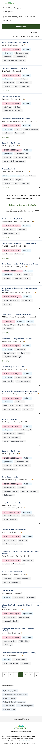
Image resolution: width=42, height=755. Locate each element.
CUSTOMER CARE (8, 590)
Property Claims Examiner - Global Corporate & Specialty (18, 630)
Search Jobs (21, 27)
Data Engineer (10, 698)
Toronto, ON (9, 706)
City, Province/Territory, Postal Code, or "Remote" (18, 17)
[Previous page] (4, 674)
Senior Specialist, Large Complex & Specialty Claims (19, 391)
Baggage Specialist (8, 169)
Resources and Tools (20, 719)
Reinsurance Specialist (9, 419)
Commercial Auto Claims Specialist (14, 530)
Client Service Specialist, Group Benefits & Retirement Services (20, 552)
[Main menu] (39, 3)
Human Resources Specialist (11, 503)
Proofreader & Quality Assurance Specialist (17, 339)
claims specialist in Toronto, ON (16, 695)
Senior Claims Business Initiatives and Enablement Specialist (19, 289)
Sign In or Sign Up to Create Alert (24, 205)
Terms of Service (25, 740)
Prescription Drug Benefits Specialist (14, 68)
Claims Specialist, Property (11, 143)
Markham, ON (10, 709)
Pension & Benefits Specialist (12, 572)
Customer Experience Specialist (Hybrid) (16, 119)
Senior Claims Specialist (10, 477)
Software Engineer (26, 706)
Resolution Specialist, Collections (13, 219)
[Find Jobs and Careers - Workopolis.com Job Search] (10, 3)
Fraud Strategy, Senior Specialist (13, 367)
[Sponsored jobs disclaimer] (39, 36)
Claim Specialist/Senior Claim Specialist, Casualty (19, 653)
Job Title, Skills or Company (11, 8)
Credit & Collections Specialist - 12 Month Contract (19, 243)
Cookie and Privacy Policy (26, 211)
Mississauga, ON (10, 691)
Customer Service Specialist (11, 96)
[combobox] (21, 11)
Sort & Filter (33, 33)
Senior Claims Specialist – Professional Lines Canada (20, 264)
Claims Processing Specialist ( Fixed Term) (16, 314)
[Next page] (36, 674)
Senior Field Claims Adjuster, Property (15, 42)
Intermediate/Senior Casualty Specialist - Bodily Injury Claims (21, 606)
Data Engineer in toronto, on (15, 702)
